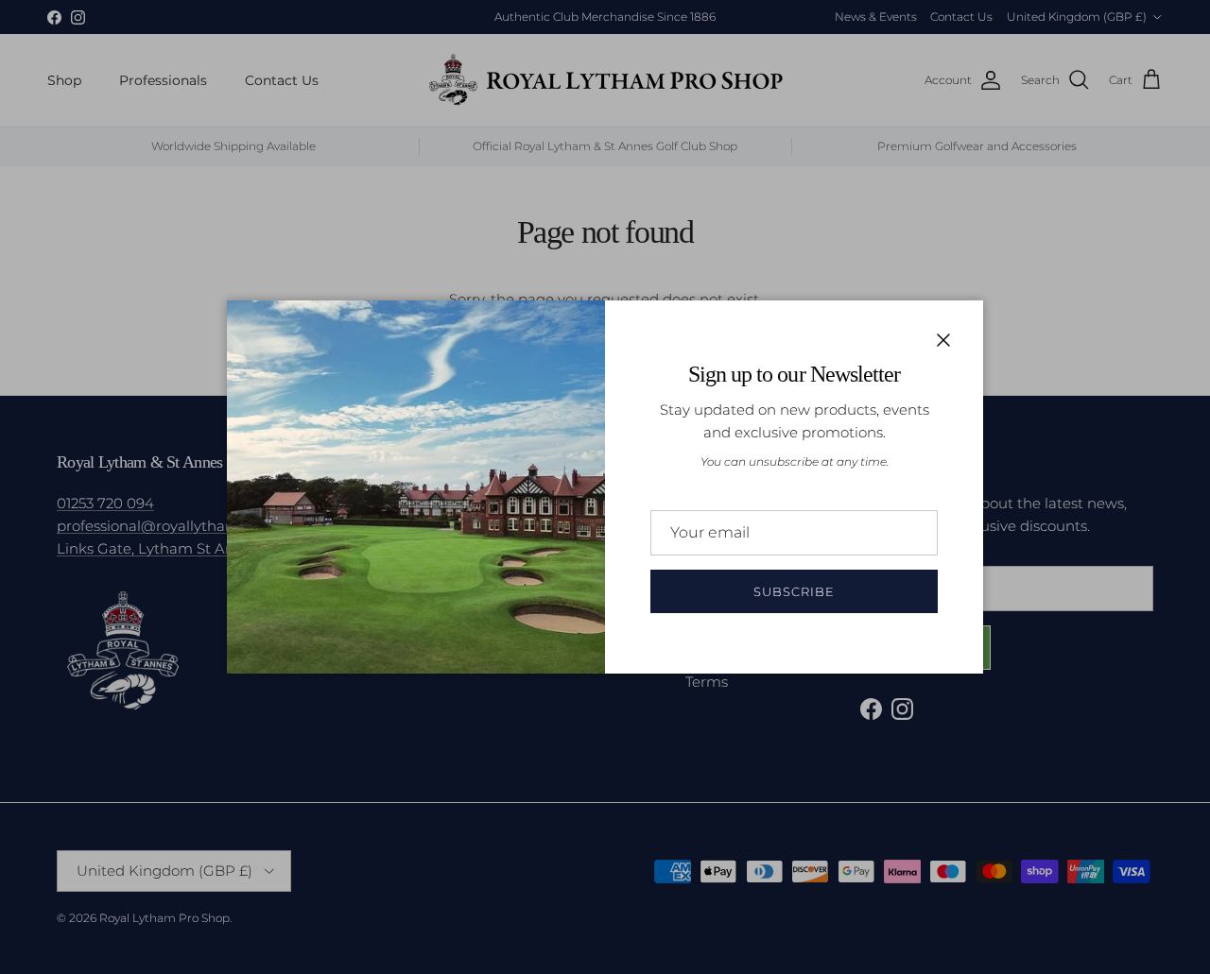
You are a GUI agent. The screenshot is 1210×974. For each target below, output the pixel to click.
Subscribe (794, 591)
